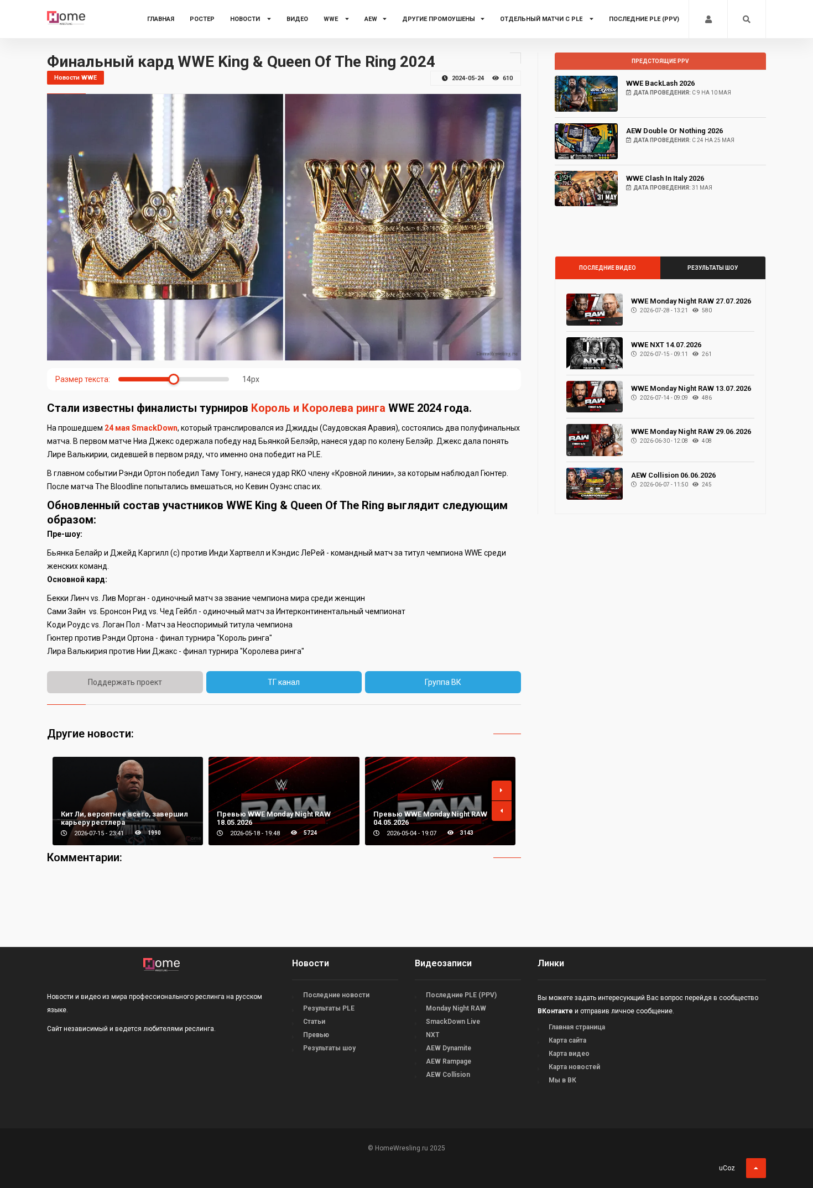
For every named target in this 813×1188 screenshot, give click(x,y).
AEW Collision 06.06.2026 (673, 475)
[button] (502, 790)
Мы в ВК (562, 1080)
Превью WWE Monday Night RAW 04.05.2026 (430, 818)
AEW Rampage (448, 1061)
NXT (432, 1035)
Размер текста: (82, 379)
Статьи (314, 1021)
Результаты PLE (329, 1008)
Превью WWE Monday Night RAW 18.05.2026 (274, 818)
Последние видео (607, 268)
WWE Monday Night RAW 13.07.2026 (691, 388)
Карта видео (569, 1054)
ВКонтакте (555, 1011)
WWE (332, 19)
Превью (316, 1035)
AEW (370, 19)
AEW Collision (448, 1075)
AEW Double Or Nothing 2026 (674, 131)
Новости (246, 19)
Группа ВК (443, 682)
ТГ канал (284, 682)
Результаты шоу (712, 268)
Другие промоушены (438, 19)
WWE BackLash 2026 (660, 83)
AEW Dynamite (448, 1048)
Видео (297, 19)
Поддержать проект (125, 682)
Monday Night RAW (456, 1008)
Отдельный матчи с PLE (542, 19)
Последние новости (336, 995)
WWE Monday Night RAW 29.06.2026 (691, 431)
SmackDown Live (453, 1021)
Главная (160, 19)
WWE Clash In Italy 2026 (665, 178)
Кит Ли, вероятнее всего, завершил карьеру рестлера (124, 818)
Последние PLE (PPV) (644, 19)
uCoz (727, 1168)
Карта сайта (567, 1040)
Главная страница (577, 1027)
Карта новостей (574, 1067)
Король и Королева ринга (318, 408)
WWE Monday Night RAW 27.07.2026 (691, 301)
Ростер (202, 19)
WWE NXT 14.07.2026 (666, 345)
